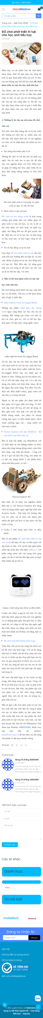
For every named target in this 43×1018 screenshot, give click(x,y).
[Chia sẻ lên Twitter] (17, 745)
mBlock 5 (33, 549)
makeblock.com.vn (10, 734)
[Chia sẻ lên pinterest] (21, 745)
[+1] (26, 745)
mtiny (7, 887)
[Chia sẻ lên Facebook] (12, 745)
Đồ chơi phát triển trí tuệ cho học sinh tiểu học (19, 33)
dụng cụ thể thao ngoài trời (15, 1010)
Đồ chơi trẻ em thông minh (15, 216)
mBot (31, 380)
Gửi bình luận (9, 844)
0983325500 (26, 2)
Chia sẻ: (5, 745)
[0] (39, 9)
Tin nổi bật (13, 898)
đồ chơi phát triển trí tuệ (22, 253)
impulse (26, 1013)
